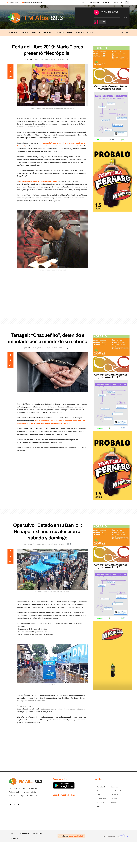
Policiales (59, 33)
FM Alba (29, 59)
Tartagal (25, 33)
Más (89, 33)
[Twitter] (122, 32)
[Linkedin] (18, 804)
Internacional (45, 33)
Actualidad (12, 33)
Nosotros (106, 2)
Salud (69, 33)
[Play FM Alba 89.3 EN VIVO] (96, 12)
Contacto (118, 2)
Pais (34, 33)
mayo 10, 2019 (39, 59)
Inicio (84, 2)
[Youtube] (127, 32)
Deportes (80, 33)
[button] (127, 2)
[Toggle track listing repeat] (104, 22)
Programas (94, 2)
